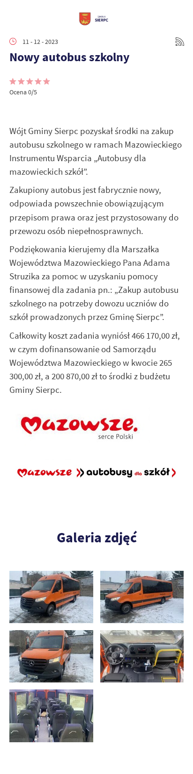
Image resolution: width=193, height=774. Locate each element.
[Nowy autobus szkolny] (51, 597)
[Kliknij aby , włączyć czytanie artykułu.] (16, 110)
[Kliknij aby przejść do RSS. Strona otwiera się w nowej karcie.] (180, 41)
